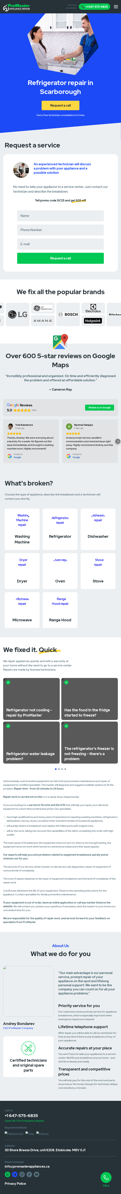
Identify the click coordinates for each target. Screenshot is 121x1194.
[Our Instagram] (22, 1174)
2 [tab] (59, 769)
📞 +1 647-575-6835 (94, 6)
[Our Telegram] (15, 1174)
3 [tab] (62, 769)
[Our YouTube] (36, 1174)
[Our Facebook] (29, 1174)
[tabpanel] (31, 721)
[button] (3, 441)
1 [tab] (56, 769)
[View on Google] (10, 426)
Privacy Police (15, 1184)
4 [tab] (65, 769)
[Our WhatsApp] (7, 1174)
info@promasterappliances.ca (27, 1166)
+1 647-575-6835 (21, 1115)
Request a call (60, 105)
